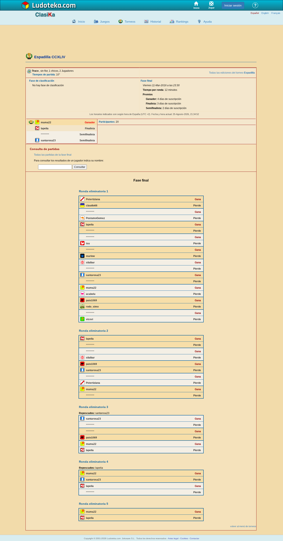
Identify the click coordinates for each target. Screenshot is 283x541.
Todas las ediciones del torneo (232, 72)
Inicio (81, 21)
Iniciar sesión (233, 5)
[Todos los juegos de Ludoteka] (95, 21)
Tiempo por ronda (153, 89)
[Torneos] (119, 21)
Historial (155, 21)
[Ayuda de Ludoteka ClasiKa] (198, 21)
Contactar (194, 538)
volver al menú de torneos (243, 526)
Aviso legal (173, 538)
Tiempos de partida (43, 74)
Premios (148, 94)
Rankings (182, 21)
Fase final (146, 80)
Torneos (130, 21)
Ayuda (207, 21)
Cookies (184, 538)
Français (275, 13)
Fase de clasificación (41, 80)
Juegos (105, 21)
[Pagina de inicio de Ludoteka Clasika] (73, 21)
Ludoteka (46, 5)
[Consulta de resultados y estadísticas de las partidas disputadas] (145, 21)
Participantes (107, 121)
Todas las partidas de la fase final (52, 154)
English (265, 13)
